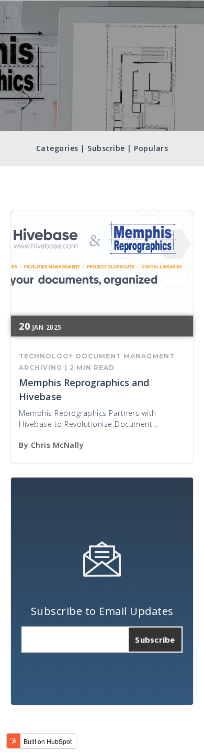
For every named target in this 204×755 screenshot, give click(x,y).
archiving (40, 367)
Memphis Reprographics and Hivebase (84, 389)
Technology (46, 356)
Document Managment (125, 356)
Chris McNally (57, 445)
